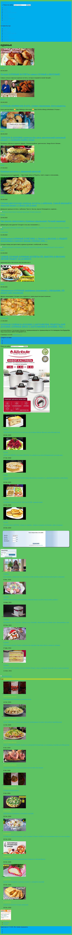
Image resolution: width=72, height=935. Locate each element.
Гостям (5, 14)
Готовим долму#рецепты (11, 790)
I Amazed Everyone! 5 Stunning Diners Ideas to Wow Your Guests (23, 767)
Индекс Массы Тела (40, 545)
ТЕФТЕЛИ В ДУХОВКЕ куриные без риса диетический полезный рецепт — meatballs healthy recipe (33, 138)
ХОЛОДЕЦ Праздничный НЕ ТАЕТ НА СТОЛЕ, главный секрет (23, 502)
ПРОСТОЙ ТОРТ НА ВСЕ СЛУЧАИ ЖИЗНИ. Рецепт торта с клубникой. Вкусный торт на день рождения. (36, 668)
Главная (6, 8)
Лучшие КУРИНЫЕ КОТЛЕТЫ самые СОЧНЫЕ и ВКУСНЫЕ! (30, 74)
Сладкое (6, 15)
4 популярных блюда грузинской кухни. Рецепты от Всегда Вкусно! (24, 859)
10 (19, 334)
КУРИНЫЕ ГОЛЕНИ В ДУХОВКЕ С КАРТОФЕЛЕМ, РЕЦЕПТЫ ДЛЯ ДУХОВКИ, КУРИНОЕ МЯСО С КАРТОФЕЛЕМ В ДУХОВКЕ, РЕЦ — (33, 325)
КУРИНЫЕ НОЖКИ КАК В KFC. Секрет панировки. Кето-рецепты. (33, 106)
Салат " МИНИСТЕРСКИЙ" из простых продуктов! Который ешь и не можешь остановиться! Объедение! (36, 745)
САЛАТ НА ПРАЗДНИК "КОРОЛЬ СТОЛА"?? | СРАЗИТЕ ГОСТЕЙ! (23, 882)
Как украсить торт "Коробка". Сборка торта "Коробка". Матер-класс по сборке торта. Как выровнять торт (36, 622)
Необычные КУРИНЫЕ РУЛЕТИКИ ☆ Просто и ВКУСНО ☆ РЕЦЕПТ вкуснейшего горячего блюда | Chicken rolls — (34, 239)
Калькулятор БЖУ (9, 18)
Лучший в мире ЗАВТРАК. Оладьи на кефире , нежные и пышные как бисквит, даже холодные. (33, 525)
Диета (5, 9)
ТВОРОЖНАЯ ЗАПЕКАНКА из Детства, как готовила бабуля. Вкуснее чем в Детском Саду (31, 432)
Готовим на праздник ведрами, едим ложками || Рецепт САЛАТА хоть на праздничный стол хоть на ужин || (36, 836)
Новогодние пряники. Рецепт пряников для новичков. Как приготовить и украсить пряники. (31, 645)
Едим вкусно (5, 2)
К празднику (7, 11)
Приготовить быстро (9, 12)
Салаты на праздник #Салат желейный (15, 904)
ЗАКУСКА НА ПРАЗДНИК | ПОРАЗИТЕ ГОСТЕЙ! (18, 813)
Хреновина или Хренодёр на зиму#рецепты (17, 699)
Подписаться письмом (8, 556)
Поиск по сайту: (8, 5)
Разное (5, 20)
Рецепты (6, 17)
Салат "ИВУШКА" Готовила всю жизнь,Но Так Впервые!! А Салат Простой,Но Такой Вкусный (32, 722)
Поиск (29, 5)
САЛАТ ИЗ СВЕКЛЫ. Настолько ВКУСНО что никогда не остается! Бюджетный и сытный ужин (33, 455)
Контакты (6, 922)
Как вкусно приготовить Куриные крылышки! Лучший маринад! (33, 221)
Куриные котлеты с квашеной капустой (21, 171)
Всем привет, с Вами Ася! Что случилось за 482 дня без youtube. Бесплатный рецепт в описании (33, 577)
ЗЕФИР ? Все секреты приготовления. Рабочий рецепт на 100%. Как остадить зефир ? (30, 599)
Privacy (5, 924)
